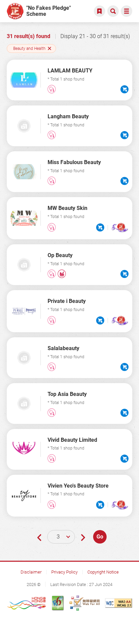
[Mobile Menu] (126, 11)
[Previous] (39, 537)
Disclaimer (31, 572)
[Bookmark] (99, 11)
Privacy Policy (64, 572)
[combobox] (61, 536)
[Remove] (49, 48)
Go (99, 536)
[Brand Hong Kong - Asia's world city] (27, 603)
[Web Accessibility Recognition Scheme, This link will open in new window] (84, 603)
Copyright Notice (103, 572)
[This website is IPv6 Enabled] (58, 603)
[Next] (83, 537)
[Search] (113, 11)
